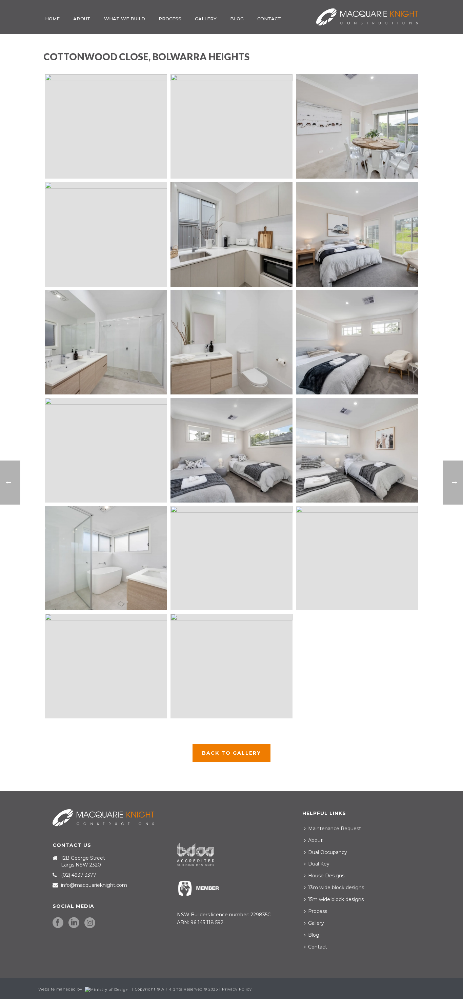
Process (170, 18)
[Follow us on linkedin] (73, 923)
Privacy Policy (237, 989)
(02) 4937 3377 (78, 875)
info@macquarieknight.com (94, 885)
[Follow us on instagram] (89, 923)
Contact (269, 18)
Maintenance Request (334, 828)
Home (52, 18)
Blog (237, 18)
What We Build (124, 18)
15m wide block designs (336, 899)
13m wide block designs (336, 887)
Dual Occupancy (327, 852)
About (81, 18)
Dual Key (318, 864)
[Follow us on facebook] (58, 923)
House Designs (326, 876)
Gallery (206, 18)
